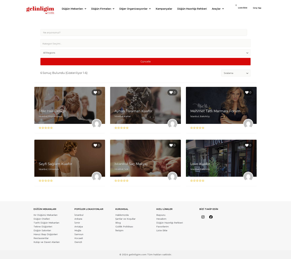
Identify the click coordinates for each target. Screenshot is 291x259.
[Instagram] (202, 217)
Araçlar (216, 8)
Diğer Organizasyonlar (133, 8)
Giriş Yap (257, 8)
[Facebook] (210, 217)
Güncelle (145, 61)
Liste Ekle (242, 8)
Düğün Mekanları (72, 8)
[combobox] (145, 43)
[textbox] (147, 44)
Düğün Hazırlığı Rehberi (192, 8)
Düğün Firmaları (101, 8)
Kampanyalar (164, 8)
